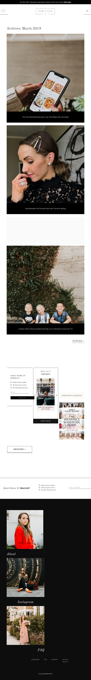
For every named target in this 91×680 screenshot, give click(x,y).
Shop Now (45, 421)
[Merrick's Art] (45, 11)
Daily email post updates (20, 382)
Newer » (78, 341)
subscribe (35, 659)
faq (45, 659)
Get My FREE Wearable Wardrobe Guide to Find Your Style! (45, 2)
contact (54, 659)
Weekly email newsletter (20, 385)
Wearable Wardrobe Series (20, 388)
